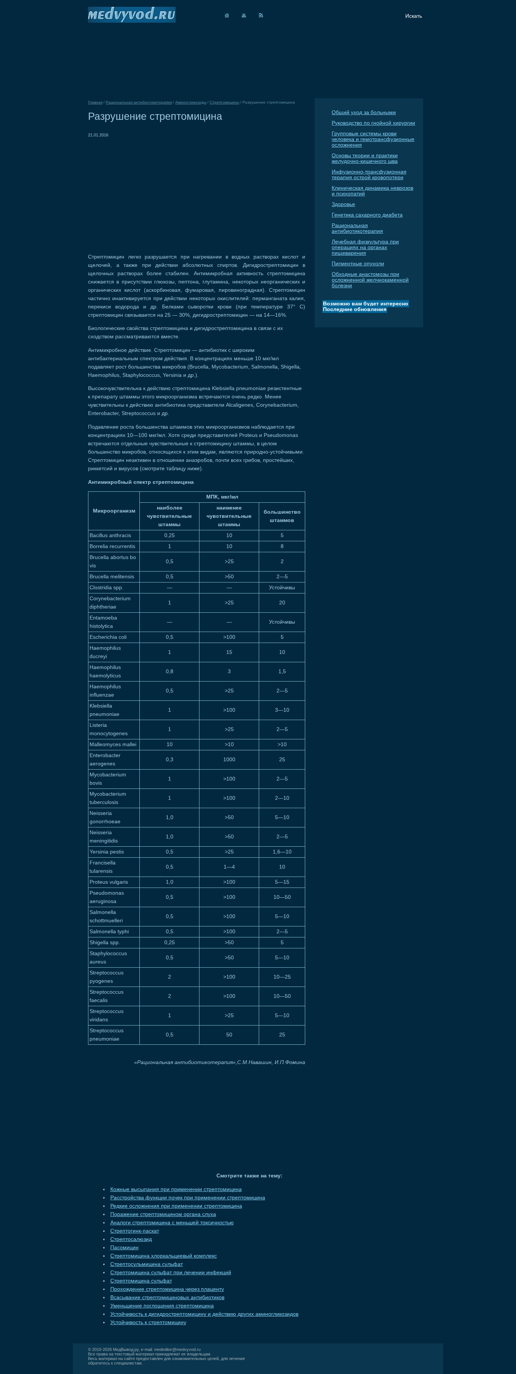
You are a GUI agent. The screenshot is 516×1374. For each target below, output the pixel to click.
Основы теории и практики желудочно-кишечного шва (365, 158)
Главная (95, 102)
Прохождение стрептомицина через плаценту (167, 1289)
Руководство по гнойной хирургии (373, 123)
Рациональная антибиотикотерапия (357, 228)
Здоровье (343, 204)
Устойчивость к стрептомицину (148, 1322)
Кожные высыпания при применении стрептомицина (176, 1189)
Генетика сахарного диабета (367, 215)
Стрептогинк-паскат (134, 1231)
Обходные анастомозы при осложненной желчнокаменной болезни (370, 279)
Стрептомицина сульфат (141, 1281)
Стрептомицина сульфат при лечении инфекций (170, 1272)
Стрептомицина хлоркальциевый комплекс (163, 1256)
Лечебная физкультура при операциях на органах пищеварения (365, 247)
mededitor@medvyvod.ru (177, 1349)
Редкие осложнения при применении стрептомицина (176, 1206)
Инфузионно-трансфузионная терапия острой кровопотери (369, 174)
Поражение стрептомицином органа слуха (163, 1214)
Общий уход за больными (364, 112)
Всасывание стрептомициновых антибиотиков (167, 1297)
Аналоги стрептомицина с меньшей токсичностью (172, 1222)
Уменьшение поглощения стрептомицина (162, 1306)
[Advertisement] (151, 192)
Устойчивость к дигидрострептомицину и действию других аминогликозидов (204, 1314)
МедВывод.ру (126, 1349)
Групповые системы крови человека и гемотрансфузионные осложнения (373, 139)
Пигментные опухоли (358, 263)
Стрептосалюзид (131, 1239)
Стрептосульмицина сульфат (146, 1264)
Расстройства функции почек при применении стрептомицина (187, 1198)
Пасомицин (124, 1247)
